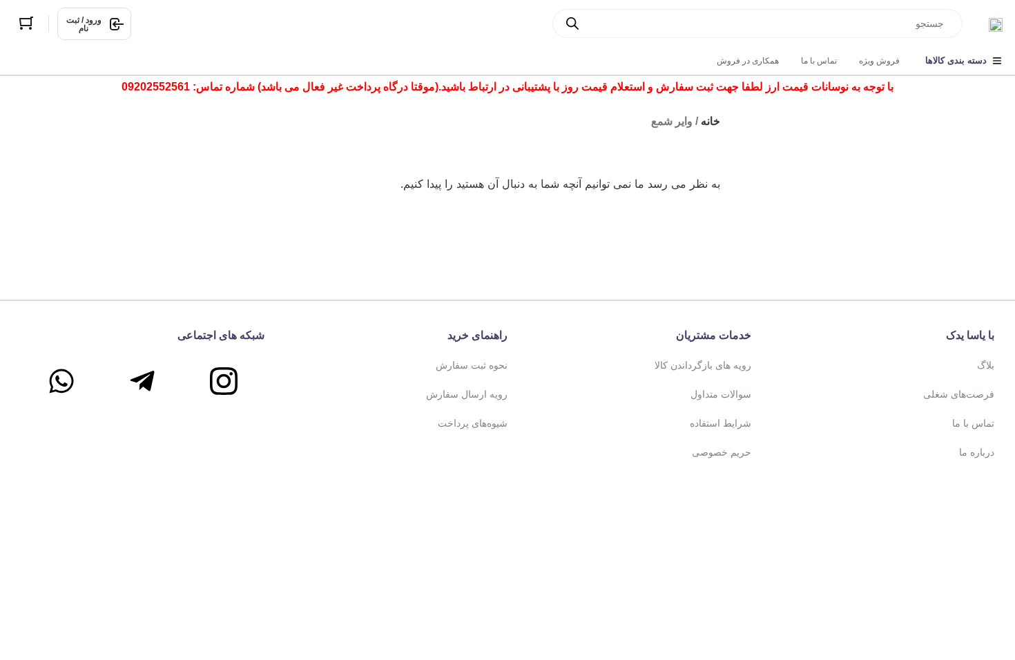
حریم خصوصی (721, 452)
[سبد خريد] (26, 23)
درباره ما (976, 452)
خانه (710, 121)
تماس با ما (973, 423)
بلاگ (985, 365)
